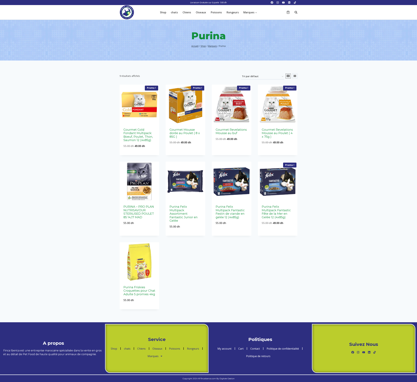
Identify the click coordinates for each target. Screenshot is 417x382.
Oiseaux (201, 12)
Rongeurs (233, 12)
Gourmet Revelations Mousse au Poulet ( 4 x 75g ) (277, 133)
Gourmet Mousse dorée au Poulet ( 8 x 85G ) (185, 133)
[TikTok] (294, 2)
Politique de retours (258, 356)
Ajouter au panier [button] (185, 153)
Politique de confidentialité (283, 348)
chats (174, 12)
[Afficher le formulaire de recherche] (294, 12)
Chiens (187, 12)
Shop (163, 12)
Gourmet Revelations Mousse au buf (231, 131)
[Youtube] (363, 352)
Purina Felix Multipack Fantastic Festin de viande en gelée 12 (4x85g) (230, 212)
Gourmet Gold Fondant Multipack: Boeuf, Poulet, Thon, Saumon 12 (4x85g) (138, 135)
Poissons (216, 12)
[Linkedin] (289, 2)
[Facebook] (271, 2)
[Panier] (288, 12)
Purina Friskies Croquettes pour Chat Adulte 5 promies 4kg (139, 290)
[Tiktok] (374, 352)
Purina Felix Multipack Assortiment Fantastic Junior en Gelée (184, 213)
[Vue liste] (294, 76)
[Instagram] (277, 2)
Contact (255, 348)
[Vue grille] (288, 76)
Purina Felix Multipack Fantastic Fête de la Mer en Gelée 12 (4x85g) (276, 212)
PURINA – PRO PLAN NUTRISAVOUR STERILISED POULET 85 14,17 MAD (138, 212)
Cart (241, 348)
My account (224, 348)
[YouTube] (283, 2)
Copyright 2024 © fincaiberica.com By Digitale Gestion (208, 378)
